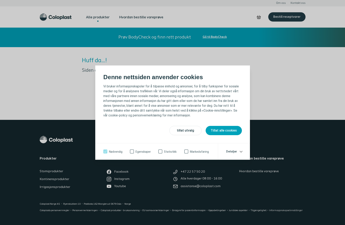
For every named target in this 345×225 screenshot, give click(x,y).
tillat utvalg (185, 130)
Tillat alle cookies (224, 130)
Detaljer (231, 151)
